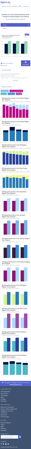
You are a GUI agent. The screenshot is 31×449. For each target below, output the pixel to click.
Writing (19, 94)
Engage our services (7, 411)
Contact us (4, 413)
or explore (25, 6)
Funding (3, 399)
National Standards (16, 91)
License (4, 65)
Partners (3, 428)
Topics (3, 424)
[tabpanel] (15, 45)
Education (5, 91)
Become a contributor (7, 407)
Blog (2, 426)
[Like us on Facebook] (1, 444)
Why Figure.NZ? (5, 391)
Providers (4, 430)
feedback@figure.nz (16, 384)
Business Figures (6, 423)
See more (15, 80)
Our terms (4, 415)
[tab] (15, 25)
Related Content (7, 87)
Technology (4, 395)
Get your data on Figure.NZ (9, 409)
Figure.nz (6, 2)
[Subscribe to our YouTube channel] (6, 444)
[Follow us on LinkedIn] (8, 444)
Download (26, 64)
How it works (4, 393)
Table (4, 28)
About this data (6, 70)
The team (4, 401)
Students (11, 94)
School (4, 94)
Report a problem (7, 63)
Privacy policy (5, 417)
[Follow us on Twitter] (3, 444)
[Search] (19, 6)
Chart (4, 25)
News (2, 397)
